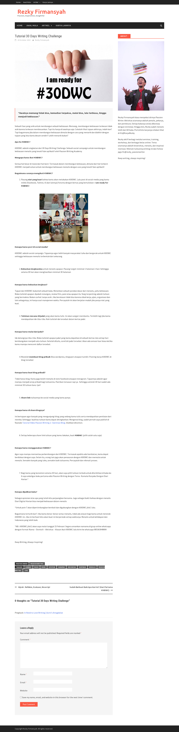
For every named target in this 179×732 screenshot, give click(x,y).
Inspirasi (82, 567)
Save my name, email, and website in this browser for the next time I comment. (57, 697)
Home (18, 2)
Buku (44, 567)
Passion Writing (37, 564)
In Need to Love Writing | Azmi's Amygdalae (43, 612)
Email (23, 682)
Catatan (52, 567)
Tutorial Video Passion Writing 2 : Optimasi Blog (43, 422)
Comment (25, 639)
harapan (61, 567)
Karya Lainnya (48, 2)
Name (23, 674)
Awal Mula (27, 2)
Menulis (92, 567)
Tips (26, 570)
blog (36, 567)
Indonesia (72, 567)
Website (23, 690)
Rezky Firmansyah (41, 11)
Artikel (35, 2)
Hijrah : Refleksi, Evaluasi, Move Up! (34, 587)
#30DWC (28, 567)
